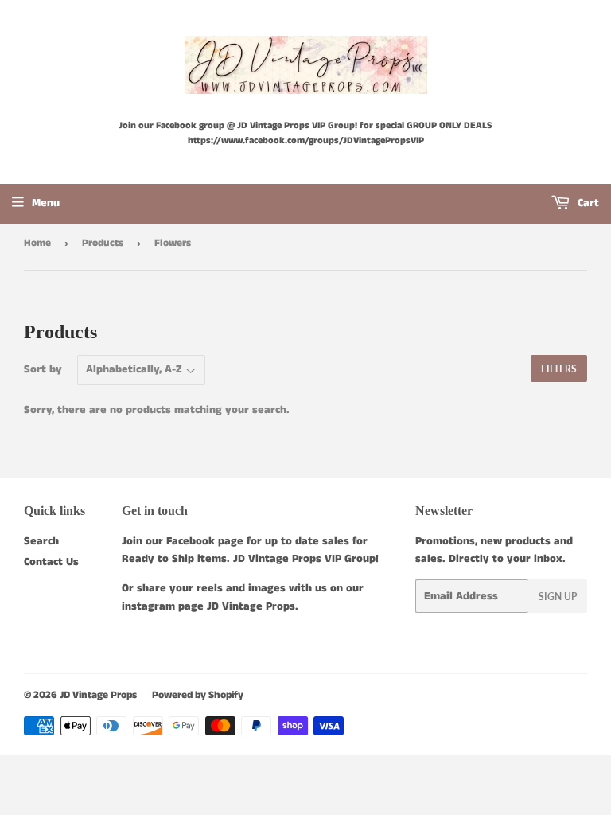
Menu (46, 203)
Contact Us (51, 562)
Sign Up (558, 596)
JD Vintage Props (98, 695)
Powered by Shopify (197, 695)
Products (102, 243)
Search (41, 541)
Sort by (43, 369)
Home (37, 243)
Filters (559, 369)
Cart (586, 203)
